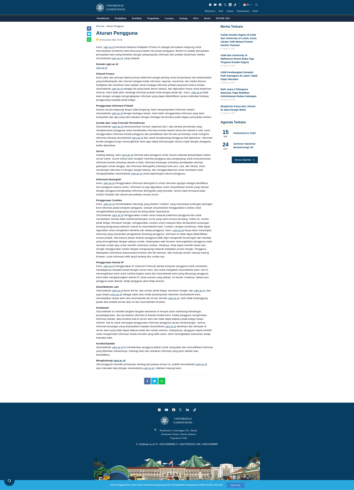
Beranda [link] (100, 26)
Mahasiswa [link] (210, 11)
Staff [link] (220, 11)
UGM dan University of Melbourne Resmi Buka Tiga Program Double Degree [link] (237, 59)
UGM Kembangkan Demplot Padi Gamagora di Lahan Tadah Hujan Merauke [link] (239, 76)
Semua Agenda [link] (243, 160)
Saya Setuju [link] (235, 485)
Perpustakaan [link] (243, 11)
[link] (112, 7)
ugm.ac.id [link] (108, 47)
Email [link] (255, 11)
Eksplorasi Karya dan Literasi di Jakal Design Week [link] (238, 108)
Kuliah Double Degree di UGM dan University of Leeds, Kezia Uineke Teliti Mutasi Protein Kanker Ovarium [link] (239, 40)
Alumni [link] (229, 11)
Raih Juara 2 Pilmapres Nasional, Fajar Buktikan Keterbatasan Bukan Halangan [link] (239, 93)
